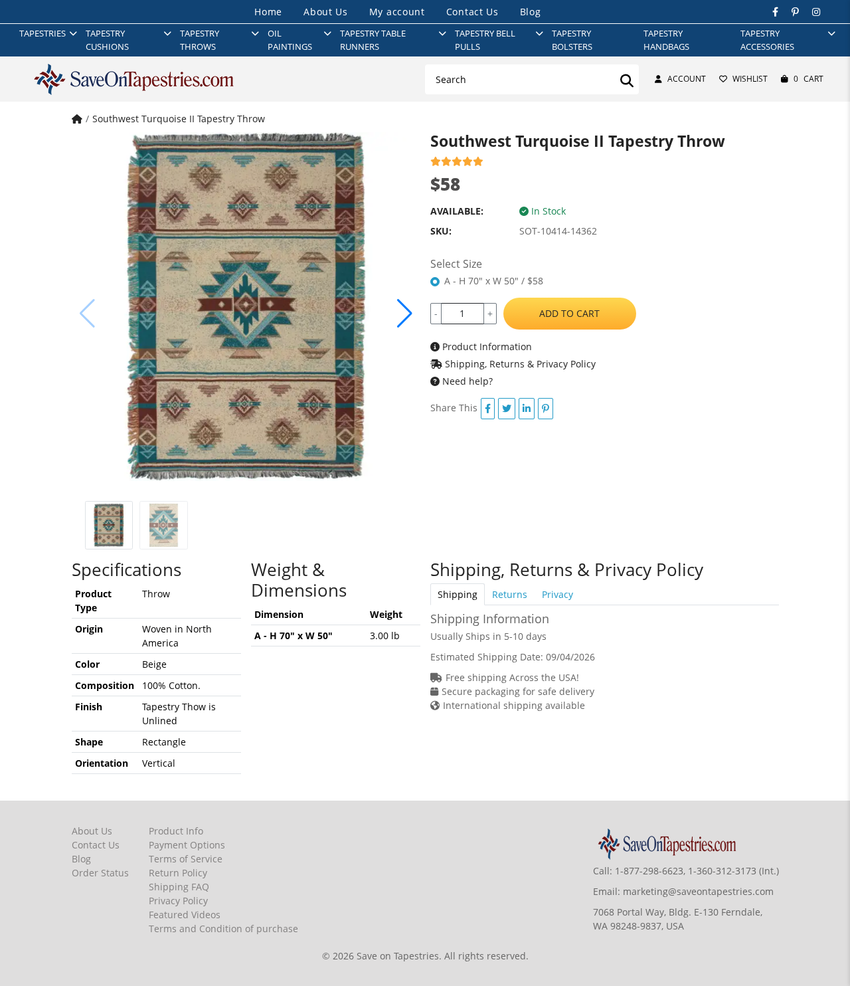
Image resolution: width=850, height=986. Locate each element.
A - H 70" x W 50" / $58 (493, 280)
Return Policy (178, 872)
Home (268, 11)
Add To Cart (569, 313)
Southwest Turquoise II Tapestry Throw (178, 118)
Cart (808, 78)
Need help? (466, 381)
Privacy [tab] (557, 594)
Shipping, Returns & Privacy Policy (519, 363)
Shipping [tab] (457, 594)
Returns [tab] (509, 594)
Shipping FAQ (179, 886)
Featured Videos (184, 914)
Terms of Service (185, 858)
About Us (325, 11)
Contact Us (472, 11)
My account (397, 11)
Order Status (100, 872)
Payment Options (187, 844)
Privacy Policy (178, 900)
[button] (405, 313)
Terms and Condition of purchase (223, 928)
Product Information (486, 346)
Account (686, 78)
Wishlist (750, 78)
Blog (530, 11)
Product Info (176, 831)
